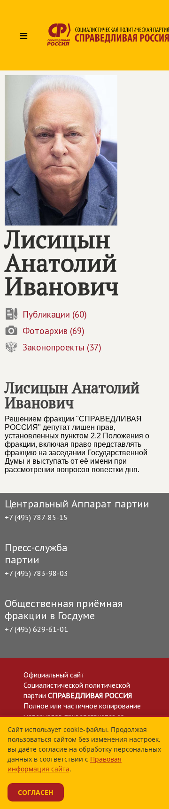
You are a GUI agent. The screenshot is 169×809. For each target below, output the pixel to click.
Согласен (36, 792)
